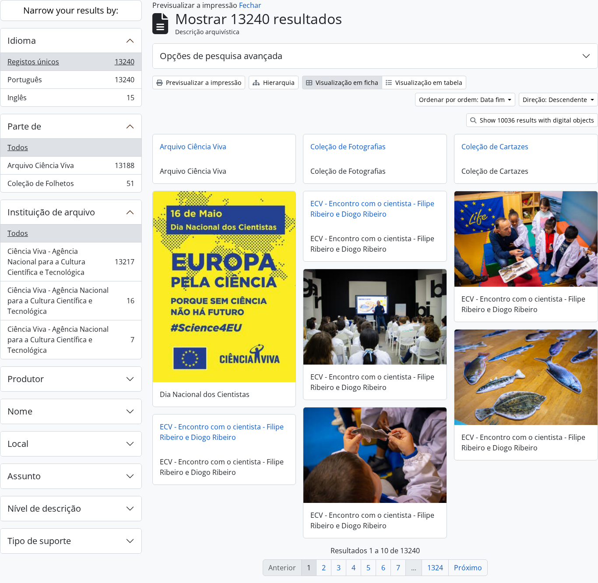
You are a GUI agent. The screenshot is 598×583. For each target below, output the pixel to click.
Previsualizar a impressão (202, 82)
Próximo (468, 567)
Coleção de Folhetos (70, 185)
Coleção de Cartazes (494, 146)
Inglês (70, 99)
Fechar (250, 5)
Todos (17, 147)
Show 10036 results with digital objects (536, 120)
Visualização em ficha (346, 82)
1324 (435, 567)
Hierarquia (278, 82)
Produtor (25, 379)
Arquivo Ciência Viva (70, 168)
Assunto (24, 476)
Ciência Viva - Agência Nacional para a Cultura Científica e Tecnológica (70, 261)
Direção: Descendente (556, 99)
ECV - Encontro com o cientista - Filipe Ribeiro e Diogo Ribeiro (372, 209)
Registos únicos (70, 64)
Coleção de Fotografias (348, 146)
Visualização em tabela (428, 82)
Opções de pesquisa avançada (221, 56)
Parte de (24, 126)
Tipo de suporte (39, 541)
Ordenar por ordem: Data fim (463, 99)
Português (70, 82)
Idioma (21, 40)
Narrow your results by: (70, 10)
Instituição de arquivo (51, 212)
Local (17, 444)
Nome (19, 411)
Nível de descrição (44, 508)
